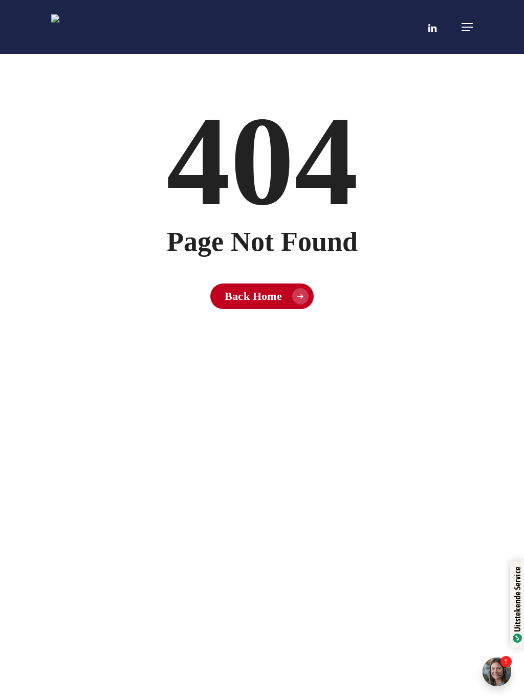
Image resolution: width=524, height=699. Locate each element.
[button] (467, 27)
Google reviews (461, 674)
